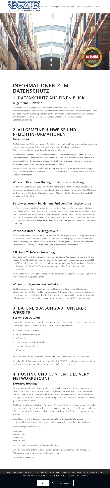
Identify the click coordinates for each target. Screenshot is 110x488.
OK (43, 483)
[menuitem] (30, 6)
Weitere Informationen (62, 483)
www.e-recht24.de (27, 457)
